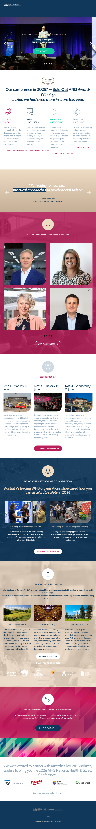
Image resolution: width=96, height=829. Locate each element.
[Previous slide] (5, 43)
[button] (58, 4)
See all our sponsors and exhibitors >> (48, 793)
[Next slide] (90, 43)
